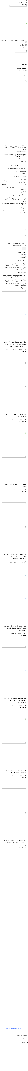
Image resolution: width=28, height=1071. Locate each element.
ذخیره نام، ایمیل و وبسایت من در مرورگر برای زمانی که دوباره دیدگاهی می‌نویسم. (14, 244)
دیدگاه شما (23, 212)
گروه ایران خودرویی (18, 145)
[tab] (21, 181)
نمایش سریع (24, 360)
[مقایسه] (24, 339)
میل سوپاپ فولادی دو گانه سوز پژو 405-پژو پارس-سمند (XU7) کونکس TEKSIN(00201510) (15, 556)
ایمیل (24, 235)
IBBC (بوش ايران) (18, 176)
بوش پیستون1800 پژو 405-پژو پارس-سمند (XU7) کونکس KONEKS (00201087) (14, 628)
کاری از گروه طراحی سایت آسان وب (14, 1028)
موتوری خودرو (9, 145)
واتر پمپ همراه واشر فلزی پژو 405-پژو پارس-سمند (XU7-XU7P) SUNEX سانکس (14, 700)
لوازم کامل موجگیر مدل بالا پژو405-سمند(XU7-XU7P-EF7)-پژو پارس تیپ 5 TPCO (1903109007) (14, 344)
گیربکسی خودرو (12, 489)
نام (25, 229)
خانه (25, 145)
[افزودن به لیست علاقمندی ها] (24, 354)
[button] (24, 357)
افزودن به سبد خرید (14, 165)
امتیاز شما (23, 208)
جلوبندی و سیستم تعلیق (11, 349)
